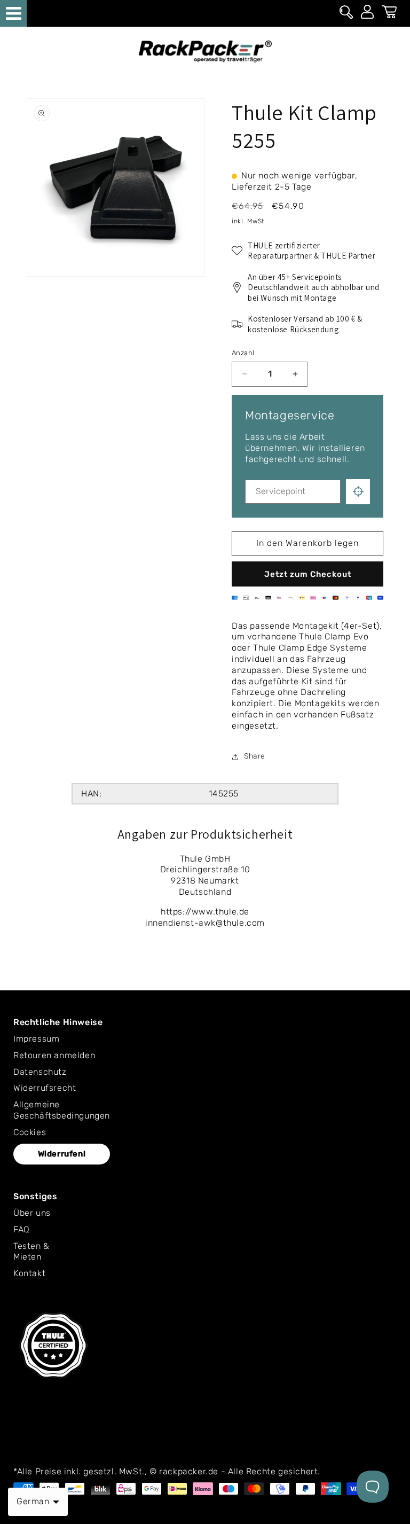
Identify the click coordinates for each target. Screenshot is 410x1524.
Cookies (29, 1132)
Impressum (36, 1039)
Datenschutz (40, 1072)
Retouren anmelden (54, 1055)
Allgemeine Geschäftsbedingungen (61, 1110)
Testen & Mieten (31, 1251)
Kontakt (29, 1273)
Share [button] (254, 756)
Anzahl (243, 353)
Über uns (32, 1213)
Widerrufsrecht (44, 1088)
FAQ (21, 1229)
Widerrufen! (62, 1154)
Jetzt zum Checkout (307, 574)
